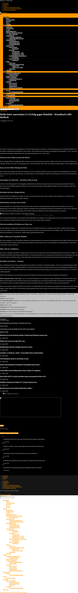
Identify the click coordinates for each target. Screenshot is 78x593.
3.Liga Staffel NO (14, 99)
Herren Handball (10, 98)
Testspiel (8, 70)
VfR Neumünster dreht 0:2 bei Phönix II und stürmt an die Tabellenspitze (20, 453)
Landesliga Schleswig (15, 37)
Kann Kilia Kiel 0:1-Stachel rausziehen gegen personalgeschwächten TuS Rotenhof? (22, 467)
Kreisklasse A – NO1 (18, 53)
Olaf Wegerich (4, 120)
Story (7, 22)
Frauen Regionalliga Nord (13, 73)
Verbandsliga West (14, 44)
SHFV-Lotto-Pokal (17, 67)
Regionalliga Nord (11, 31)
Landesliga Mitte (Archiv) (16, 38)
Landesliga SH (10, 35)
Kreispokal (12, 69)
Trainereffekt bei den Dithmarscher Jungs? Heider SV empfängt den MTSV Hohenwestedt (24, 460)
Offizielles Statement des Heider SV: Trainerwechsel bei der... (18, 382)
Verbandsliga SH (11, 40)
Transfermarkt (10, 20)
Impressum (5, 3)
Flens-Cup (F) (13, 85)
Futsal (5, 93)
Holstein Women (14, 74)
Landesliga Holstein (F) (15, 79)
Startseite (6, 17)
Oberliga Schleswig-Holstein (14, 33)
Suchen (16, 109)
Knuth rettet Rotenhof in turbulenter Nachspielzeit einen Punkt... (20, 364)
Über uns (5, 106)
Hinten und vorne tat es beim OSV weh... (13, 341)
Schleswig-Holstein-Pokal (16, 64)
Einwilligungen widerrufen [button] (9, 10)
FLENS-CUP (15, 66)
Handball (5, 96)
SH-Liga (11, 102)
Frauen (5, 72)
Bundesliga (9, 27)
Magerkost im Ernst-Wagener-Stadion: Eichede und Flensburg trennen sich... (24, 335)
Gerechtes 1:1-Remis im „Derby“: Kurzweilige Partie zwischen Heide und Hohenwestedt (23, 446)
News (7, 18)
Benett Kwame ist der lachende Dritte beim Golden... (16, 388)
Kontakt (5, 6)
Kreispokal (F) (13, 86)
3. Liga (8, 30)
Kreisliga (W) (12, 80)
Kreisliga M (15, 48)
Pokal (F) (8, 82)
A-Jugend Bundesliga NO (16, 105)
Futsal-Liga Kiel (10, 95)
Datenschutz (6, 4)
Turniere (8, 24)
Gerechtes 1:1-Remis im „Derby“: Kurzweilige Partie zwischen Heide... (22, 353)
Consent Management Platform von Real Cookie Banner (13, 592)
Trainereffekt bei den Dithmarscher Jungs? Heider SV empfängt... (20, 370)
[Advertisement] (39, 132)
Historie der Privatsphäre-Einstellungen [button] (12, 8)
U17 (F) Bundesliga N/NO (16, 92)
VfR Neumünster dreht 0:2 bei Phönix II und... (14, 358)
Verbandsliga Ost (14, 41)
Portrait (8, 21)
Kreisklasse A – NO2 (18, 54)
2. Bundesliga (10, 28)
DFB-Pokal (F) (13, 83)
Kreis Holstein (13, 47)
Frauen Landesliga (11, 77)
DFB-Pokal (12, 63)
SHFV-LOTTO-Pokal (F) (15, 87)
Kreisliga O (15, 60)
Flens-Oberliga (13, 34)
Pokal (7, 61)
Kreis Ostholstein (14, 59)
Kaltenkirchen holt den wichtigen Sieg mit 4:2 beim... (16, 347)
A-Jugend (9, 103)
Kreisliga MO (16, 51)
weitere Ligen (10, 46)
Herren (5, 25)
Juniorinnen (6, 89)
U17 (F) (8, 90)
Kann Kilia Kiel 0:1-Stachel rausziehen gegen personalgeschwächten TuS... (23, 376)
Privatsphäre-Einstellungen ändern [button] (11, 7)
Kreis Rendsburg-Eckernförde (17, 56)
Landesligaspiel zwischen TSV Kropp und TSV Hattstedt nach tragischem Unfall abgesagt (24, 439)
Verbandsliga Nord (14, 43)
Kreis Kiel (11, 50)
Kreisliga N (15, 57)
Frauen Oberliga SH (11, 76)
